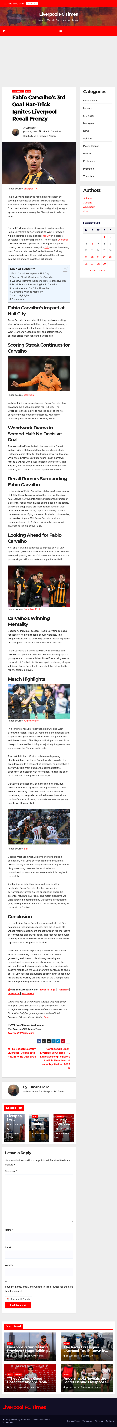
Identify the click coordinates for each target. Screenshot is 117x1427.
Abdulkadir (89, 206)
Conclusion (18, 299)
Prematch (14, 993)
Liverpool (63, 239)
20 (92, 257)
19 (86, 257)
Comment (11, 1171)
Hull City (46, 235)
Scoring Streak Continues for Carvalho (32, 277)
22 (104, 257)
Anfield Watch (31, 720)
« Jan (93, 270)
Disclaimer (110, 1421)
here (46, 1017)
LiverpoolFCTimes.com (21, 1033)
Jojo (85, 211)
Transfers (63, 989)
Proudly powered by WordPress (16, 1419)
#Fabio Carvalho (52, 131)
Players (87, 153)
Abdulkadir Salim (13, 1135)
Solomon (88, 198)
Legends (87, 108)
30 (47, 247)
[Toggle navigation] (60, 30)
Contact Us (87, 1421)
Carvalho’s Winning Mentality (27, 291)
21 (98, 257)
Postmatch (18, 91)
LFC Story (88, 115)
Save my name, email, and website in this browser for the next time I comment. (39, 1288)
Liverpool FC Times (58, 14)
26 (86, 263)
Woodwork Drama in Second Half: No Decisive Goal (39, 280)
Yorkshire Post (32, 609)
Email (9, 1247)
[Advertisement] (58, 57)
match (30, 993)
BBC (26, 848)
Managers (88, 123)
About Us (99, 1421)
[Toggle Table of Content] (64, 269)
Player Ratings (47, 989)
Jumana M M (32, 128)
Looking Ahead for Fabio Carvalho (30, 288)
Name (9, 1229)
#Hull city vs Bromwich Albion (39, 136)
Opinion (60, 1116)
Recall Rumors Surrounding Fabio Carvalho (35, 284)
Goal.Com (29, 394)
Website (9, 1265)
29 (104, 263)
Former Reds (90, 100)
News (28, 91)
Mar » (101, 270)
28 (98, 263)
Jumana (87, 202)
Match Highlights (20, 295)
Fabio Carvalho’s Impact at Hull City (30, 273)
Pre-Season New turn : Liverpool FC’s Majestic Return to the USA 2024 (22, 1052)
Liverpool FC (31, 188)
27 (92, 263)
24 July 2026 (72, 1387)
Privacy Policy (73, 1421)
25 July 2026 (16, 1356)
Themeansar (7, 1422)
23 (110, 257)
